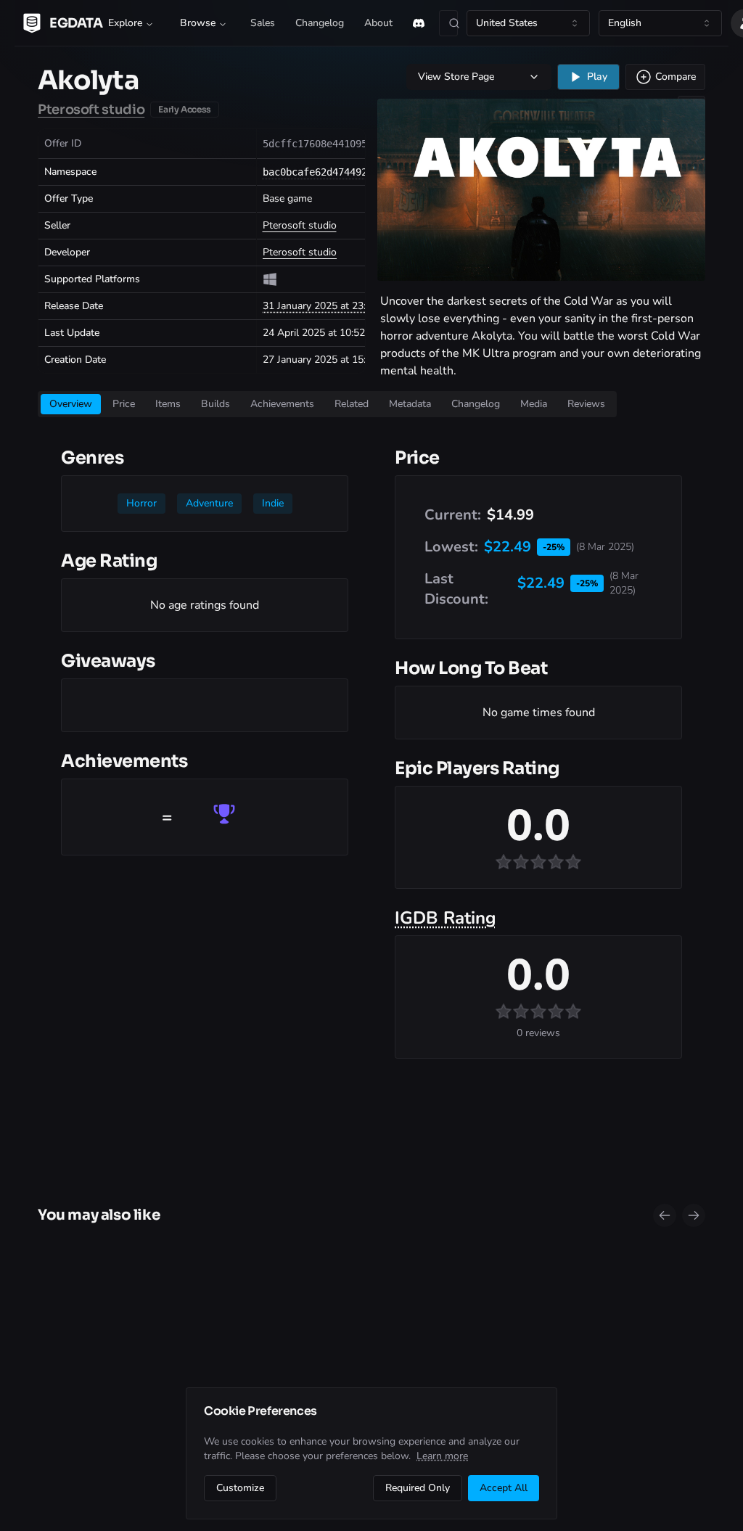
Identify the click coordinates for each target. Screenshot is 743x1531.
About (378, 23)
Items (168, 404)
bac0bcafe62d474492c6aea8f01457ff (355, 172)
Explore (125, 23)
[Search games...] (448, 23)
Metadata (410, 404)
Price (123, 404)
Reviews (586, 404)
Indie (273, 503)
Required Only (417, 1488)
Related (351, 404)
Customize (240, 1488)
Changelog (319, 23)
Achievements (282, 404)
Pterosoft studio (91, 110)
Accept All (504, 1488)
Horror (141, 503)
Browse (197, 23)
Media (533, 404)
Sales (262, 23)
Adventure (209, 503)
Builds (215, 404)
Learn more (442, 1456)
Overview (70, 404)
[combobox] (528, 23)
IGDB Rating (445, 917)
